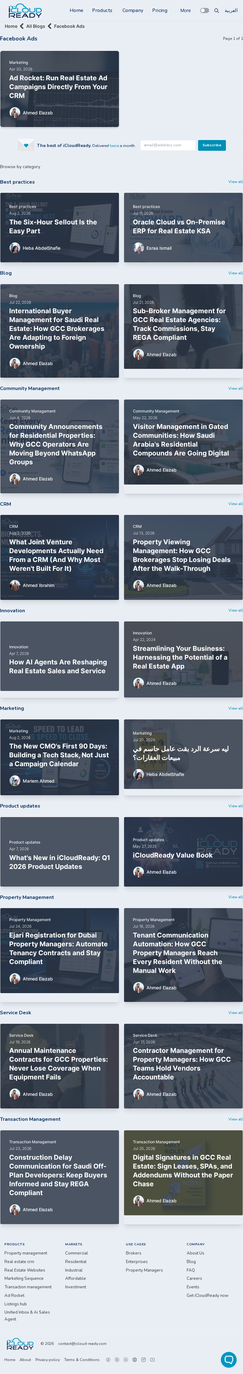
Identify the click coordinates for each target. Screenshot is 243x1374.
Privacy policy (47, 1359)
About (25, 1359)
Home (77, 10)
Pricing (159, 10)
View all (235, 181)
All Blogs (35, 26)
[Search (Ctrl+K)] (216, 10)
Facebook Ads (69, 26)
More (185, 10)
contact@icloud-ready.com (82, 1343)
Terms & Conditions (82, 1359)
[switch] (204, 10)
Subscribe (211, 145)
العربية (231, 10)
